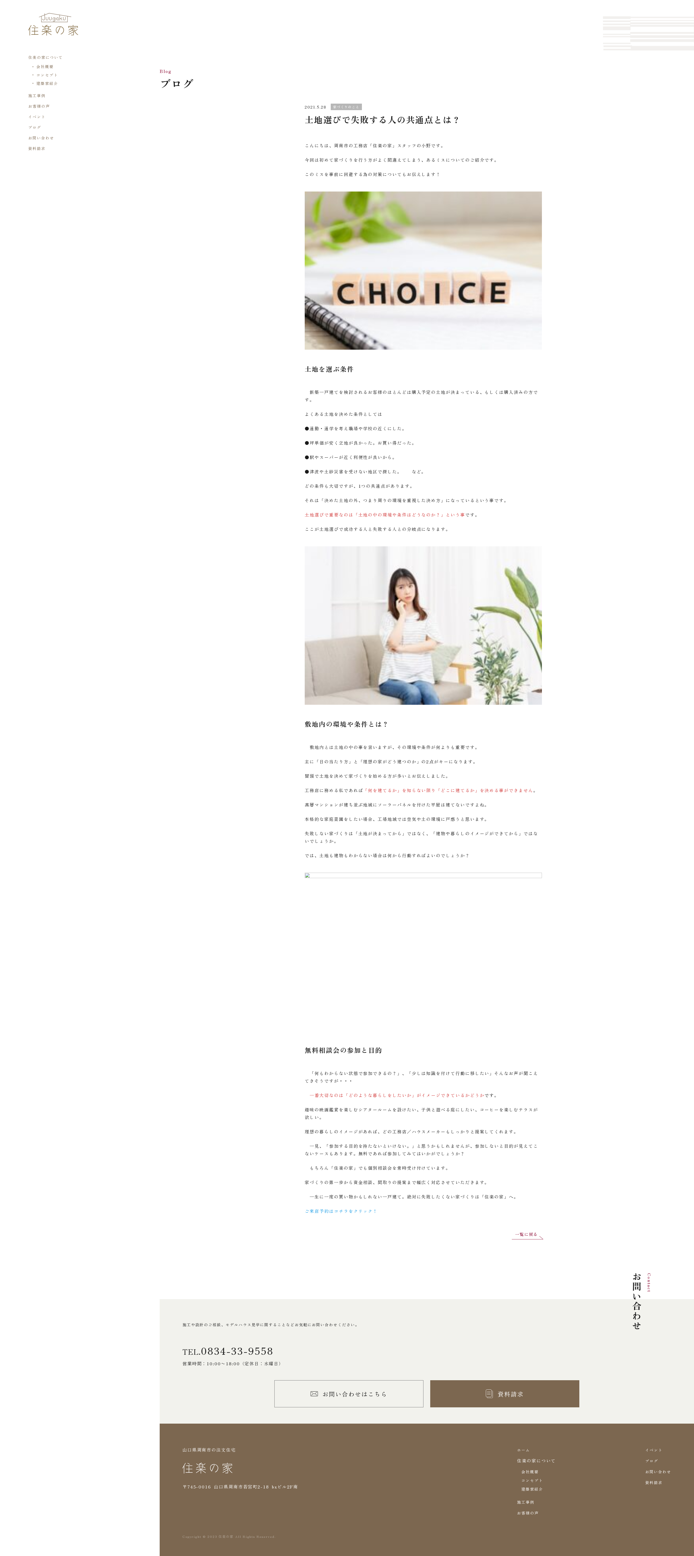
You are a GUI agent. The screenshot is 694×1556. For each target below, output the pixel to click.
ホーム (523, 1450)
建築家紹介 (47, 83)
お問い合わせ (41, 138)
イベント (37, 116)
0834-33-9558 (237, 1350)
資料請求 (37, 148)
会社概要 (45, 66)
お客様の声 (39, 106)
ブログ (34, 127)
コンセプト (47, 75)
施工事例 (37, 95)
